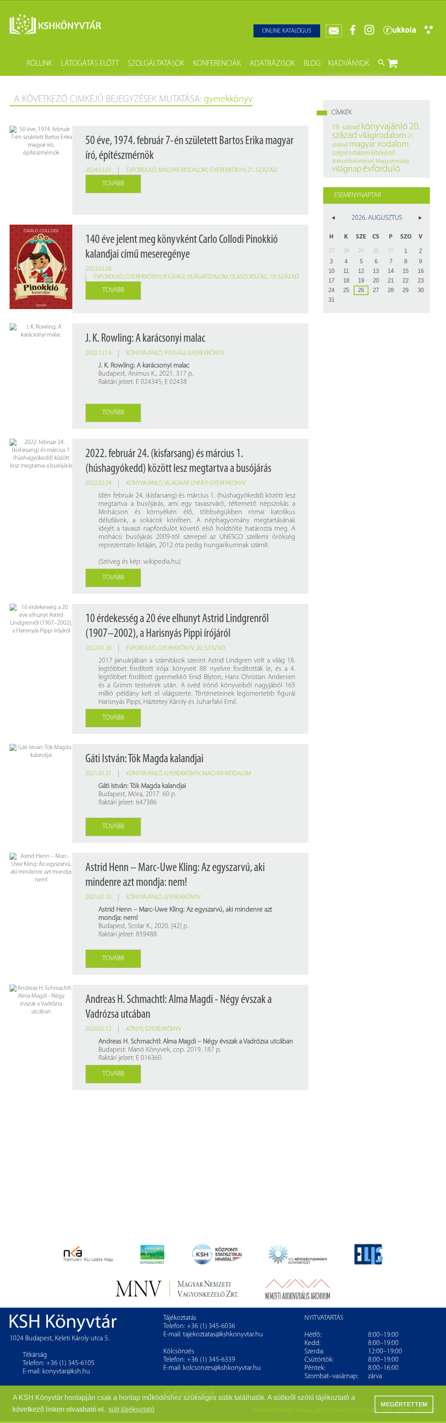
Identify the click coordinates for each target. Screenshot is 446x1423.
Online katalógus (286, 31)
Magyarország (392, 161)
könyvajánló (144, 353)
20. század (210, 648)
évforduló (141, 170)
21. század (262, 170)
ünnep (198, 483)
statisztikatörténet (353, 161)
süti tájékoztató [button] (131, 1409)
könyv (134, 1029)
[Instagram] (369, 33)
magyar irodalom (182, 170)
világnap (176, 483)
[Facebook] (353, 33)
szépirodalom (351, 153)
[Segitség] (428, 32)
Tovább (113, 183)
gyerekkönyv (227, 170)
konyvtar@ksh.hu (66, 1371)
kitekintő (383, 153)
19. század (284, 277)
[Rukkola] (399, 33)
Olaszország (248, 277)
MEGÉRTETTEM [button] (404, 1404)
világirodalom (207, 277)
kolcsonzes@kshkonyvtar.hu (222, 1368)
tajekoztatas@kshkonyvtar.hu (223, 1334)
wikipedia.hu (161, 561)
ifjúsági (174, 277)
